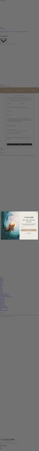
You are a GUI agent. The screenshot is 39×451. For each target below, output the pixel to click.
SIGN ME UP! (29, 230)
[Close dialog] (37, 212)
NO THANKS (29, 233)
